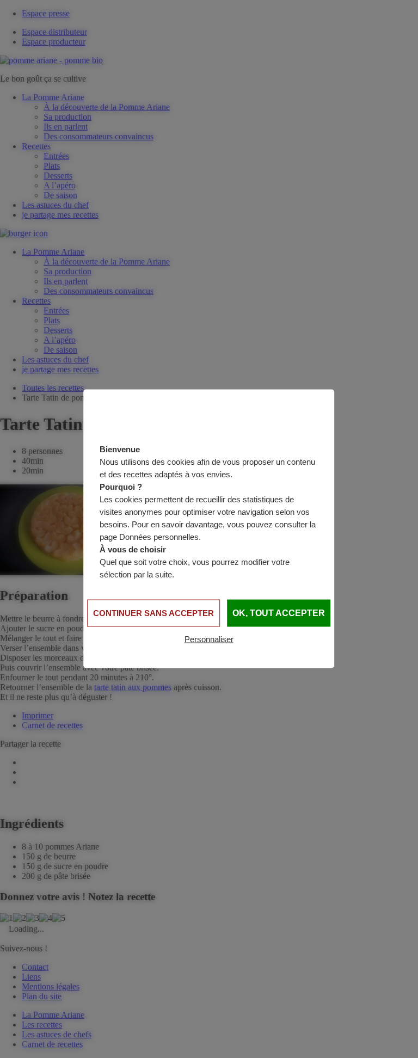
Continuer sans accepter (153, 613)
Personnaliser (209, 639)
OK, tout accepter (278, 613)
